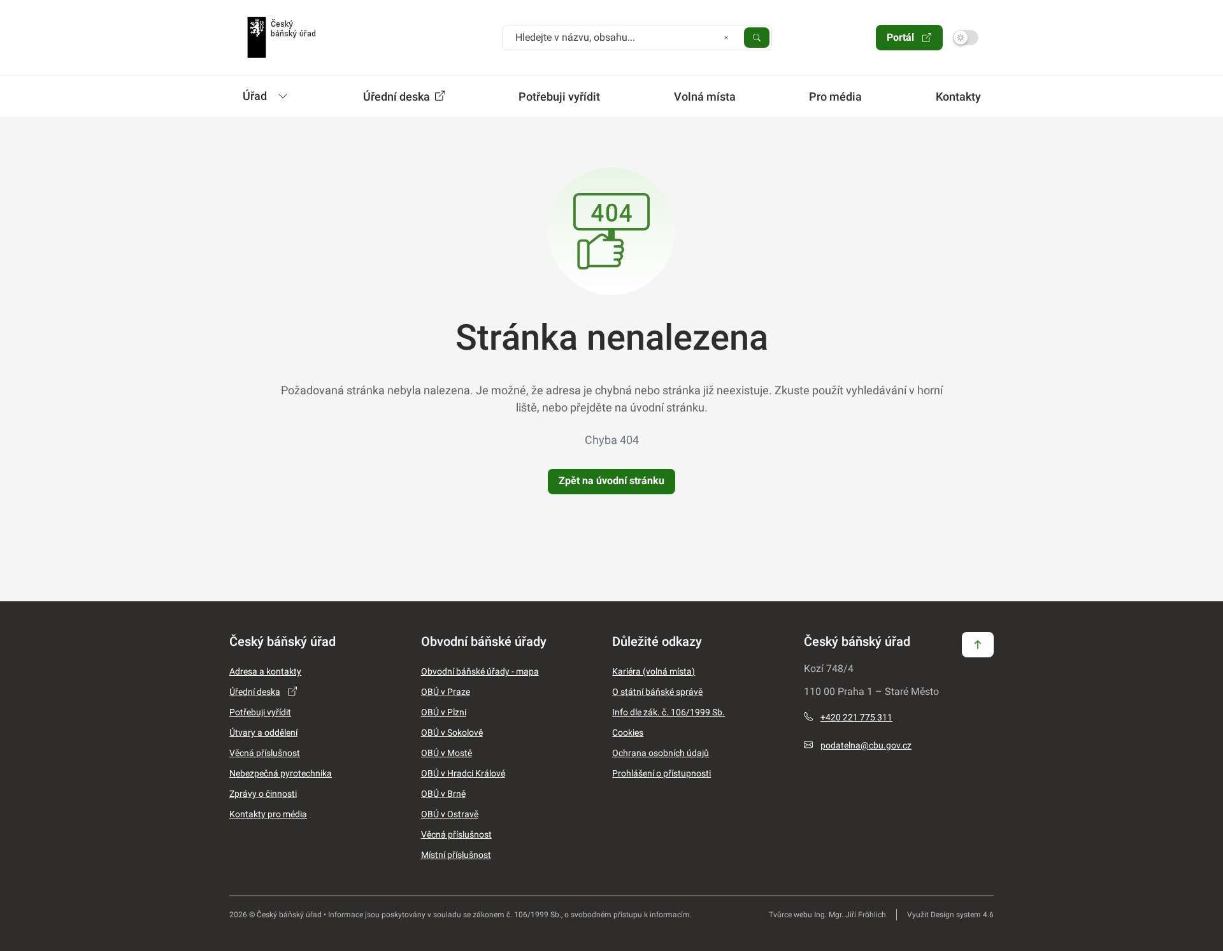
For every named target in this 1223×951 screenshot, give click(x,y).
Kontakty (958, 96)
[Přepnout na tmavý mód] (965, 37)
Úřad (255, 96)
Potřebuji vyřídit (559, 96)
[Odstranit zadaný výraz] (726, 36)
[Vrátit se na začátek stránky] (977, 644)
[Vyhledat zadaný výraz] (757, 36)
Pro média (835, 96)
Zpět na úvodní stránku (611, 481)
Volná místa (705, 96)
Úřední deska (398, 96)
